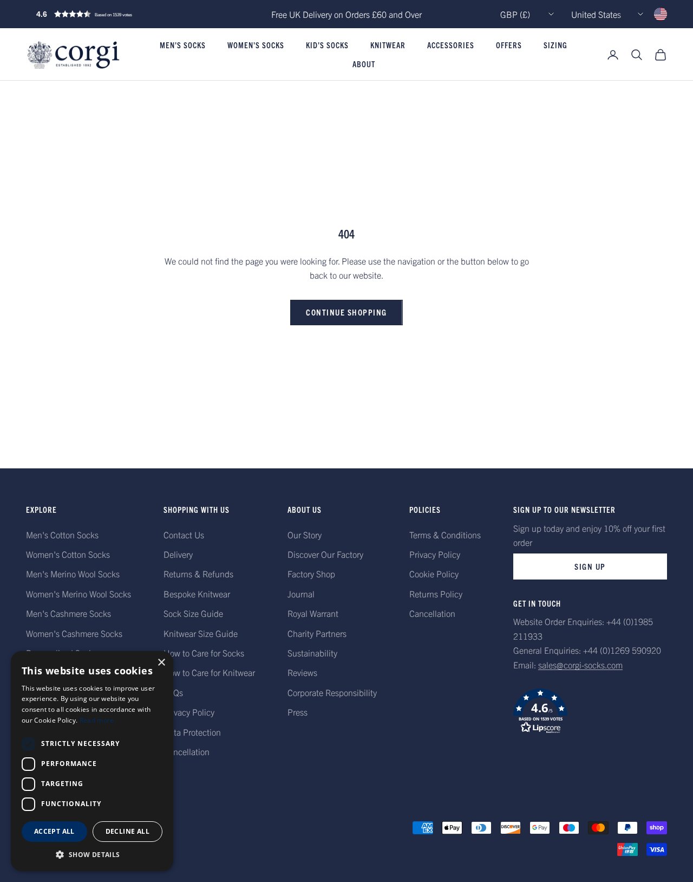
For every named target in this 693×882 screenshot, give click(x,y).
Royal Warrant (312, 613)
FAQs (173, 692)
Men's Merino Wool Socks (73, 573)
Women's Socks (255, 45)
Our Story (304, 534)
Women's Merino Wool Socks (78, 593)
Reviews (302, 672)
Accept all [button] (54, 831)
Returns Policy (435, 593)
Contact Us (184, 534)
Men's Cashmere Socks (68, 613)
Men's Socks (183, 45)
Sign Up (590, 566)
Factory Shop (311, 573)
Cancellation (187, 751)
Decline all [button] (127, 831)
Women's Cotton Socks (68, 554)
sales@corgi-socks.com (580, 664)
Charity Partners (316, 633)
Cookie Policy (434, 573)
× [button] (161, 663)
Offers (509, 45)
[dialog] (92, 761)
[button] (107, 14)
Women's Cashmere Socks (74, 633)
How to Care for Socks (204, 652)
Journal (301, 593)
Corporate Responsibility (332, 692)
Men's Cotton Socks (62, 534)
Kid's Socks (327, 45)
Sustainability (312, 652)
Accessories (450, 45)
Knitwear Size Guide (201, 633)
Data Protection (192, 731)
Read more (97, 720)
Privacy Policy (189, 711)
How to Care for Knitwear (209, 672)
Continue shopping (346, 312)
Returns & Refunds (198, 573)
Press (297, 711)
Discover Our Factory (325, 554)
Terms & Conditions (445, 534)
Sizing (555, 45)
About (363, 64)
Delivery (178, 554)
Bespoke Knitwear (197, 593)
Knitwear (388, 45)
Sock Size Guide (193, 613)
